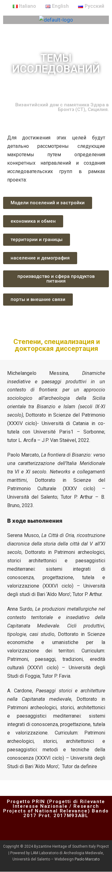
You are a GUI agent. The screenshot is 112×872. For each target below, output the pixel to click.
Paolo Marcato (87, 859)
